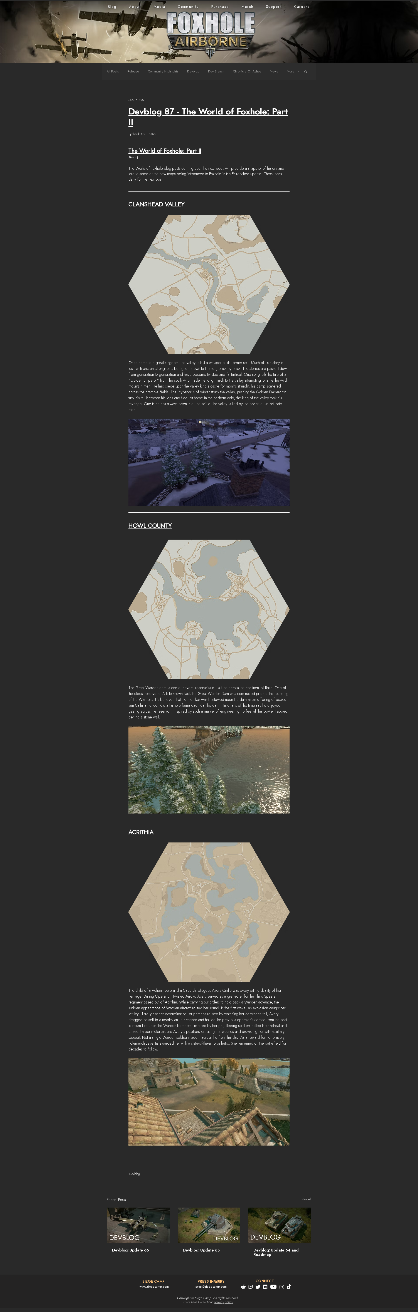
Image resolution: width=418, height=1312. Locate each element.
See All (306, 1199)
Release (133, 71)
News (274, 71)
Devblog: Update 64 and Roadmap (276, 1252)
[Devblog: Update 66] (138, 1225)
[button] (135, 7)
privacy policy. (223, 1302)
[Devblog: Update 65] (209, 1225)
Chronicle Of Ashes (247, 71)
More (290, 71)
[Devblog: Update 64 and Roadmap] (279, 1225)
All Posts (113, 71)
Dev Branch (216, 71)
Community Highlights (163, 71)
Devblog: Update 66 (130, 1250)
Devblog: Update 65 (201, 1250)
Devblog (193, 71)
